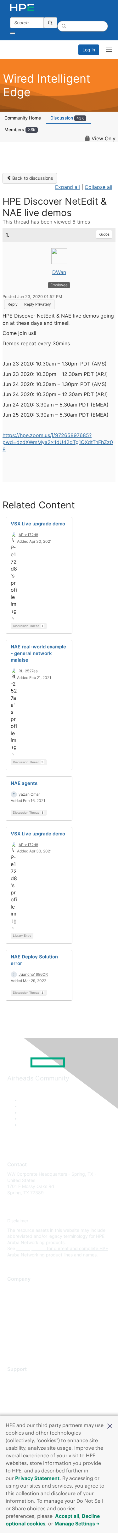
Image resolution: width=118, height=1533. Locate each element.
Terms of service (24, 1335)
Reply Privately (37, 304)
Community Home (22, 117)
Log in (88, 49)
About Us (16, 1288)
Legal (13, 1344)
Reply (13, 304)
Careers (15, 1298)
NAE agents (24, 783)
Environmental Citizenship (33, 1316)
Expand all (67, 187)
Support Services (25, 1378)
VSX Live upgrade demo (38, 524)
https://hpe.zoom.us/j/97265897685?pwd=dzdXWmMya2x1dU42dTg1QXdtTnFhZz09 (58, 442)
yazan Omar (29, 794)
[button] (109, 1425)
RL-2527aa (28, 671)
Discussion (67, 117)
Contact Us (18, 1307)
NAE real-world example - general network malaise (38, 653)
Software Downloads (28, 1406)
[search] (51, 22)
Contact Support (24, 1388)
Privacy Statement (37, 1478)
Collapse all (98, 187)
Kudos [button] (104, 234)
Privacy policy (21, 1326)
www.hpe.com (31, 1248)
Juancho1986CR (33, 974)
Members (20, 129)
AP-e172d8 (28, 534)
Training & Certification (30, 1397)
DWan (59, 272)
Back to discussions (32, 178)
